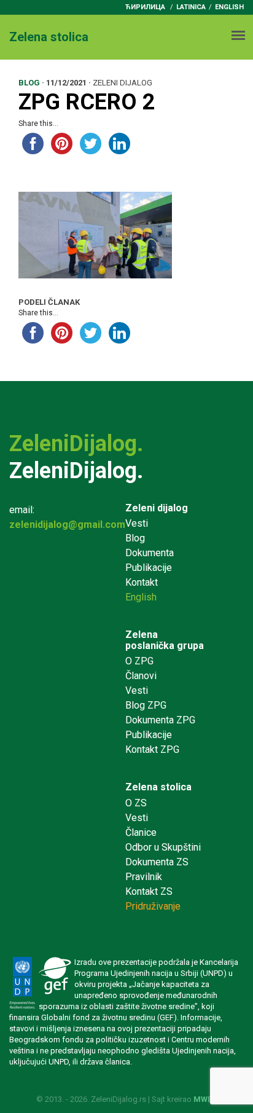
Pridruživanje (153, 906)
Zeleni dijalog (156, 508)
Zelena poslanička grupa (164, 640)
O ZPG (139, 661)
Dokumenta (149, 553)
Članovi (141, 676)
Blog (135, 538)
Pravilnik (143, 877)
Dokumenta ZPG (160, 720)
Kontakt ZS (149, 891)
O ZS (136, 803)
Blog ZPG (145, 705)
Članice (141, 832)
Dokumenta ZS (157, 862)
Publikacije (148, 567)
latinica (191, 7)
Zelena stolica (158, 787)
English (229, 7)
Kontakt (141, 582)
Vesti (136, 523)
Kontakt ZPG (152, 749)
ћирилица (145, 7)
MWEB (205, 1099)
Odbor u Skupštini (163, 847)
